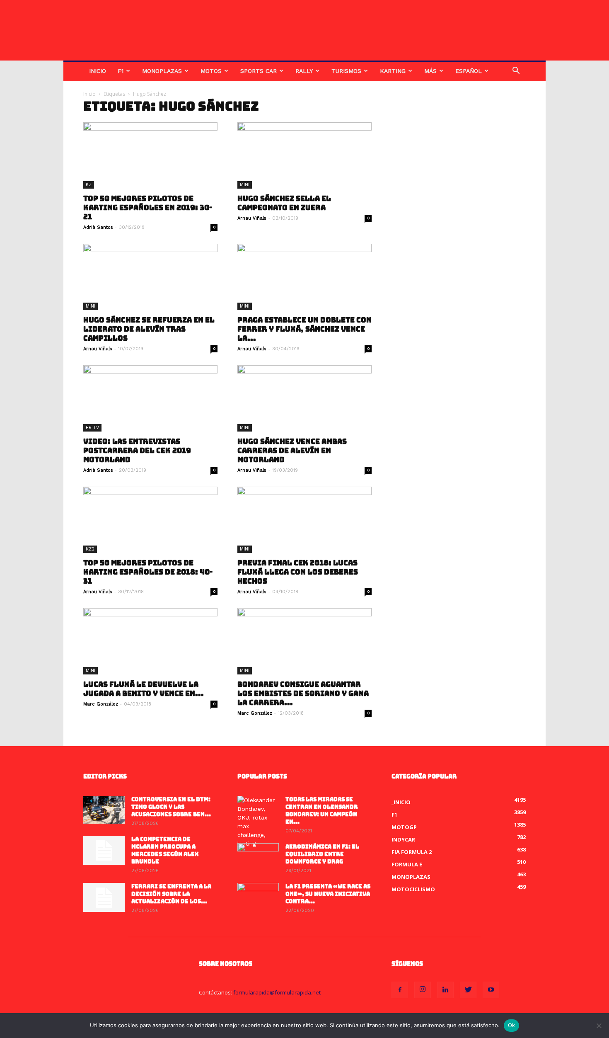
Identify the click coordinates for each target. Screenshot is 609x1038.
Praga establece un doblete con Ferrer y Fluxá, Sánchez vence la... (304, 329)
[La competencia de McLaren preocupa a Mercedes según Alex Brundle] (104, 850)
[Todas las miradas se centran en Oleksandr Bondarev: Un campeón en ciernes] (258, 822)
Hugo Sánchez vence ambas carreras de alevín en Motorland (292, 450)
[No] (598, 1025)
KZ (89, 184)
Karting (393, 71)
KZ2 (90, 549)
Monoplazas (162, 71)
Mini (244, 184)
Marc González (100, 704)
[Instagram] (422, 990)
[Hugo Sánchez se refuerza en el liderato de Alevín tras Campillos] (150, 277)
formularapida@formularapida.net (277, 992)
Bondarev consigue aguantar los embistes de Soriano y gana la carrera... (303, 693)
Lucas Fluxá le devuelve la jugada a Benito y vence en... (143, 689)
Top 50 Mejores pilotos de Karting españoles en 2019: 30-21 (147, 207)
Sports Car (258, 71)
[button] (516, 71)
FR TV (92, 427)
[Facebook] (400, 990)
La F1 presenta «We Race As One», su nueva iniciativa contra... (327, 894)
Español (468, 71)
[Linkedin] (445, 990)
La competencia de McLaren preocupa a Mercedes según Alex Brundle (165, 850)
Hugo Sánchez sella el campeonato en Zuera (284, 203)
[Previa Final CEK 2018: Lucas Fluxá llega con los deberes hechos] (304, 520)
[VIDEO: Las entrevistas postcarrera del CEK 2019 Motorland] (150, 398)
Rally (304, 71)
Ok (511, 1025)
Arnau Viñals (251, 218)
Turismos (346, 71)
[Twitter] (468, 990)
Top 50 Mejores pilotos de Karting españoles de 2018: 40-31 (148, 572)
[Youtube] (491, 990)
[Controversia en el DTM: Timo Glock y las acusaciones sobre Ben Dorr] (104, 810)
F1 (120, 71)
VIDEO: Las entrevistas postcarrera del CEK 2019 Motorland (137, 450)
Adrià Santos (98, 227)
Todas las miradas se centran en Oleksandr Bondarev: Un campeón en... (321, 811)
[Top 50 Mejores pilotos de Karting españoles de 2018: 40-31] (150, 520)
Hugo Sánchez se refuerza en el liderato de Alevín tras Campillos (149, 329)
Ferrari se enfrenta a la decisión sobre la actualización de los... (171, 894)
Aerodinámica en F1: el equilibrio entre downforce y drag (322, 854)
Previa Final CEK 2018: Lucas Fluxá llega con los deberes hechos (297, 572)
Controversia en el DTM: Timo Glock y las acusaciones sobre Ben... (171, 807)
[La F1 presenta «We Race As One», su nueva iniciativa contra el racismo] (258, 897)
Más (430, 71)
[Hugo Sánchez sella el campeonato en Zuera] (304, 155)
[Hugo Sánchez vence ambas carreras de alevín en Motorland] (304, 398)
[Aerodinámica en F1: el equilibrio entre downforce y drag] (258, 857)
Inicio (97, 71)
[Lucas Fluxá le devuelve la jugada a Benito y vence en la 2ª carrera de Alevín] (150, 641)
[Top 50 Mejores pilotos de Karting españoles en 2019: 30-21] (150, 155)
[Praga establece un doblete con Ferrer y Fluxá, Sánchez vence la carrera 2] (304, 277)
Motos (211, 71)
